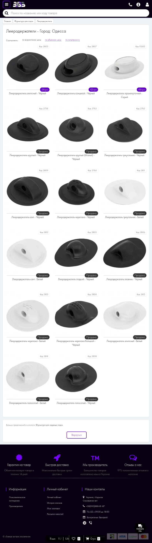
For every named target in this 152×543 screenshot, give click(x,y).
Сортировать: (12, 40)
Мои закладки (53, 508)
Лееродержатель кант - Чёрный (27, 217)
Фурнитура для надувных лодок (49, 425)
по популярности (72, 39)
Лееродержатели (44, 21)
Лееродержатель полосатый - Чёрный (76, 403)
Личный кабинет (54, 497)
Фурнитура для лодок (23, 21)
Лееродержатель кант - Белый (27, 279)
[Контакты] (130, 4)
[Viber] (91, 523)
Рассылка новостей (55, 514)
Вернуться (77, 435)
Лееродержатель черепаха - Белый (27, 341)
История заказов (54, 503)
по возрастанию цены (31, 39)
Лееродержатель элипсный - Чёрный (27, 93)
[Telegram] (85, 523)
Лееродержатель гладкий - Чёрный (76, 279)
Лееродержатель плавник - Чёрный (124, 279)
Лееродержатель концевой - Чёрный (76, 93)
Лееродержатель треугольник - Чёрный (124, 155)
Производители (16, 506)
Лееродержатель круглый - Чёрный (27, 155)
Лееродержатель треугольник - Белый (124, 217)
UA (67, 538)
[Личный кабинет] (147, 4)
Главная (7, 21)
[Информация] (138, 4)
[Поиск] (5, 13)
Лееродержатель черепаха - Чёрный (76, 217)
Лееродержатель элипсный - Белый (124, 341)
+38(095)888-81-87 (95, 506)
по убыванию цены (53, 39)
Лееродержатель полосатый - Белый (27, 403)
